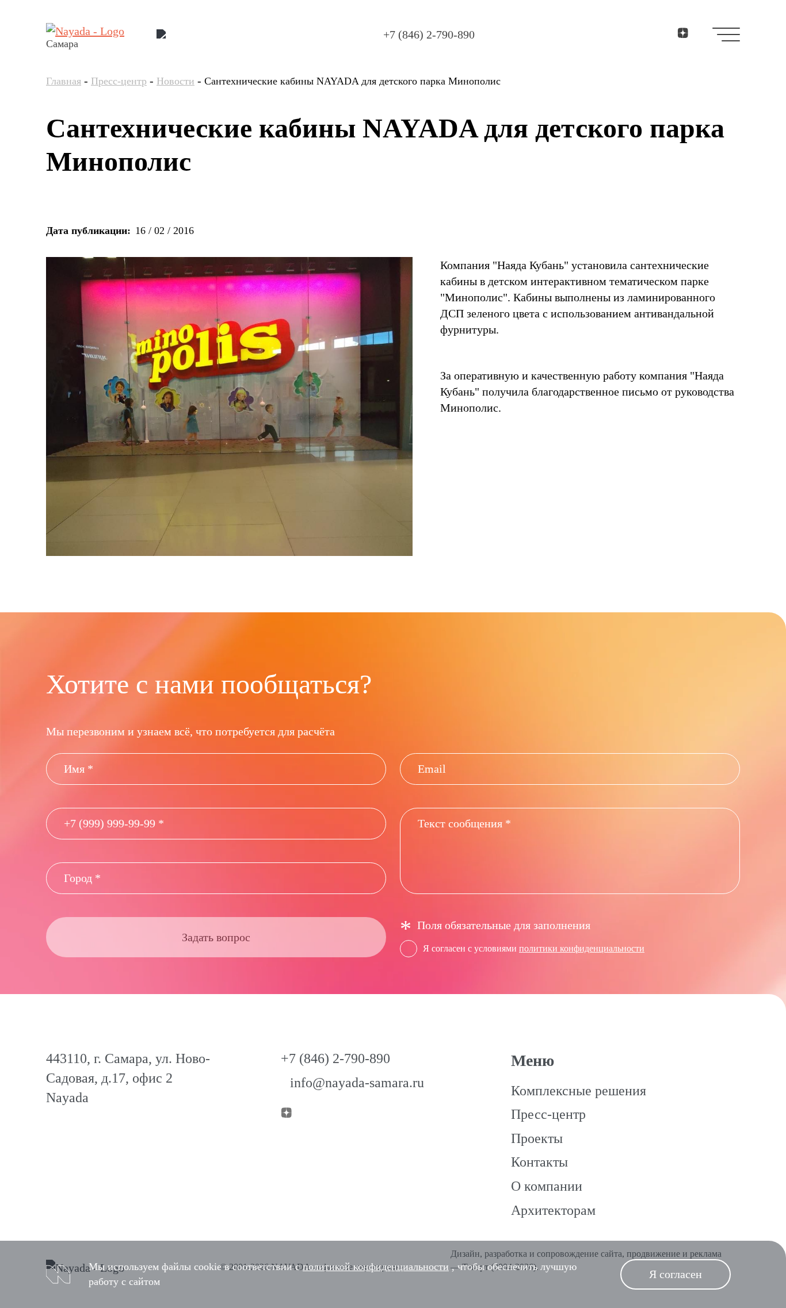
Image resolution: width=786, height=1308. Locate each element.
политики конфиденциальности (581, 948)
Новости (175, 81)
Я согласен (675, 1274)
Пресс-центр (119, 81)
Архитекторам (553, 1210)
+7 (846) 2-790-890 (429, 34)
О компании (546, 1186)
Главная (63, 81)
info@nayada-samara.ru (357, 1082)
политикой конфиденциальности (376, 1266)
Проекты (537, 1138)
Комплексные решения (578, 1090)
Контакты (539, 1161)
